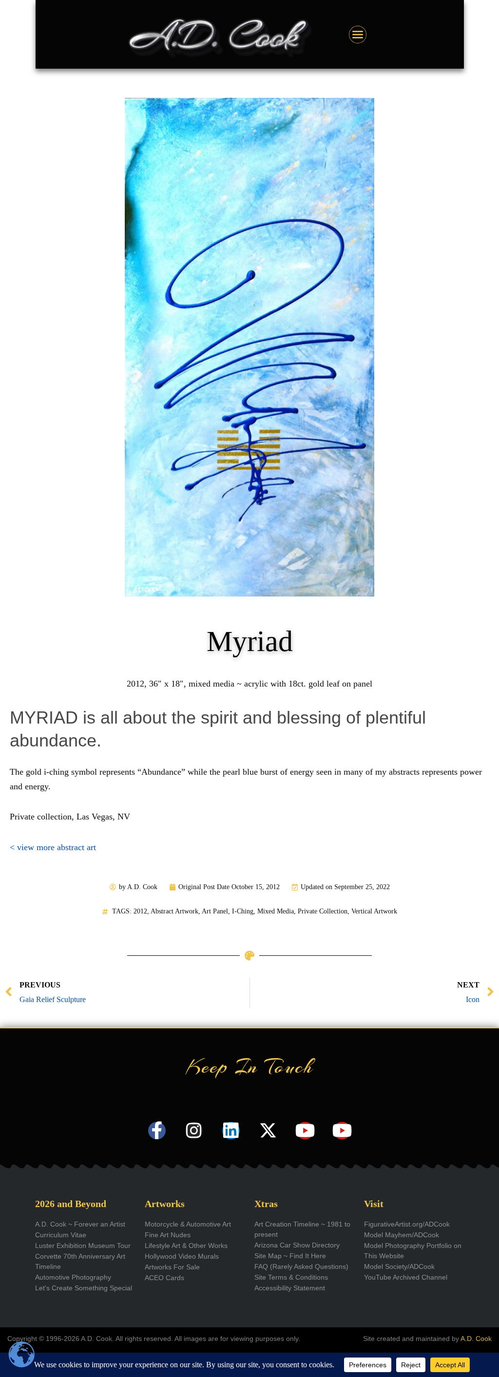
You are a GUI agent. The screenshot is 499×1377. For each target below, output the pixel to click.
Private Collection (322, 911)
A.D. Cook (476, 1338)
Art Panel (215, 911)
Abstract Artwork (174, 911)
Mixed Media (275, 911)
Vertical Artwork (374, 911)
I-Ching (242, 911)
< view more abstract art (53, 847)
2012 (140, 911)
